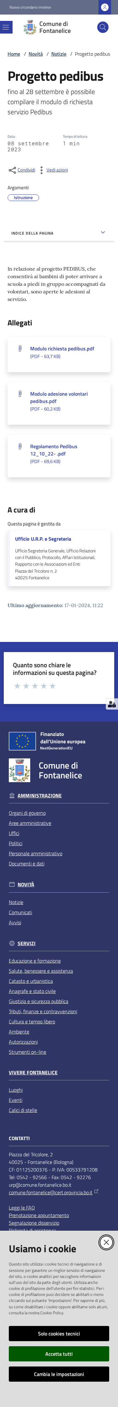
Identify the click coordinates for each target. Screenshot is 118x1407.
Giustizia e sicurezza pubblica (38, 1001)
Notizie (58, 54)
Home (14, 54)
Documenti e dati (26, 863)
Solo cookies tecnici (59, 1333)
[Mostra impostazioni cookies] (112, 704)
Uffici (14, 833)
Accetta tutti (59, 1354)
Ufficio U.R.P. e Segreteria (43, 539)
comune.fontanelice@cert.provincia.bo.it (51, 1192)
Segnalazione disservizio (34, 1223)
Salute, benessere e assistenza (41, 971)
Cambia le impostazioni (59, 1374)
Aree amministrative (30, 823)
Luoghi (16, 1090)
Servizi (27, 943)
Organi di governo (27, 813)
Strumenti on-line (27, 1052)
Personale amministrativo (35, 853)
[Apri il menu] (5, 27)
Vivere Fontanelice (33, 1073)
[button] (103, 27)
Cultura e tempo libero (32, 1021)
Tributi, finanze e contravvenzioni (43, 1011)
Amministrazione (40, 796)
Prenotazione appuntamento (39, 1215)
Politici (15, 843)
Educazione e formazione (35, 960)
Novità (36, 54)
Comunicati (20, 912)
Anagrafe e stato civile (32, 991)
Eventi (15, 1100)
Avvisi (15, 922)
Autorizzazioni (23, 1042)
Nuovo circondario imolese (30, 7)
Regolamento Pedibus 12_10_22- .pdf (53, 454)
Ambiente (19, 1031)
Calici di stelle (23, 1110)
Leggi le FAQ (22, 1207)
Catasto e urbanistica (31, 981)
